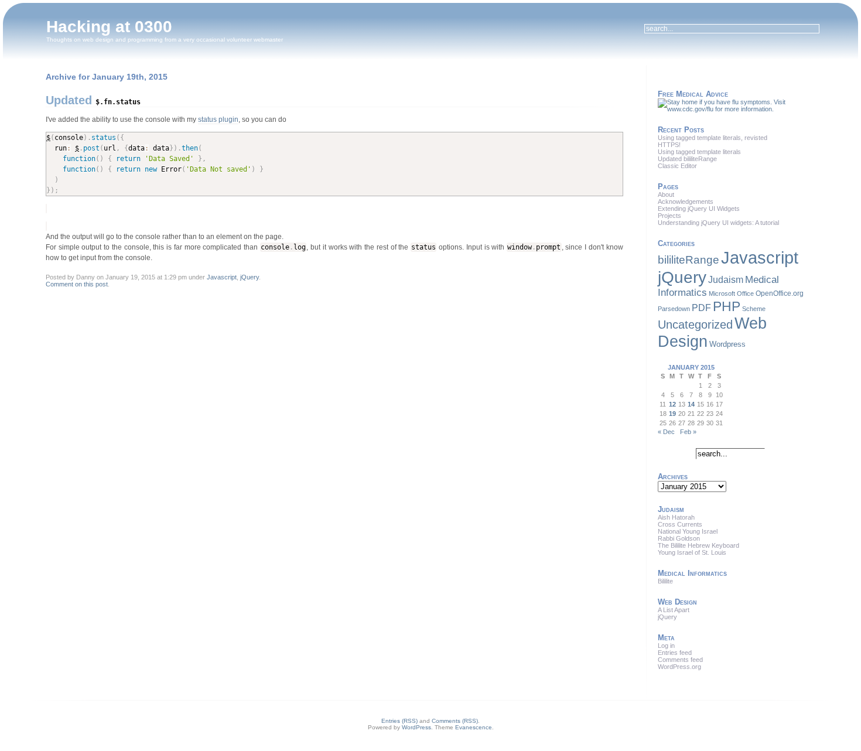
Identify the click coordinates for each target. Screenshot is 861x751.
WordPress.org (679, 666)
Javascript (222, 277)
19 (672, 413)
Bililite (665, 581)
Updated (93, 100)
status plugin (218, 119)
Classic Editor (677, 165)
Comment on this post (77, 284)
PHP (726, 306)
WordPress (416, 727)
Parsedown (674, 308)
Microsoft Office (731, 293)
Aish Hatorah (676, 517)
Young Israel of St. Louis (692, 552)
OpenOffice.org (780, 293)
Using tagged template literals (699, 151)
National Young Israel (688, 531)
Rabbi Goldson (679, 538)
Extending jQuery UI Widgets (699, 208)
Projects (669, 215)
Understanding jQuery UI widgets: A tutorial (718, 222)
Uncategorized (695, 324)
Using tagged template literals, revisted (712, 137)
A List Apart (673, 609)
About (666, 194)
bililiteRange (688, 260)
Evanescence (473, 727)
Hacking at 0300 (109, 27)
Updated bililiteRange (687, 158)
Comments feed (680, 659)
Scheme (754, 308)
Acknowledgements (685, 201)
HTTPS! (669, 144)
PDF (701, 308)
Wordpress (727, 344)
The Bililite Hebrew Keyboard (698, 545)
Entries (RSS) (399, 721)
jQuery (249, 277)
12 (672, 404)
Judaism (725, 279)
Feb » (688, 431)
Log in (666, 645)
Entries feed (675, 652)
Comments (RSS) (455, 721)
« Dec (666, 431)
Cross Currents (680, 524)
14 (691, 404)
